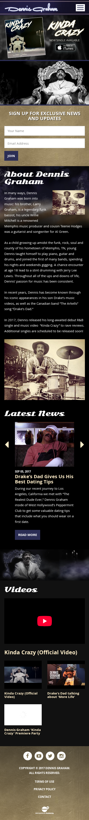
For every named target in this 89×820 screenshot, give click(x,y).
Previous (6, 445)
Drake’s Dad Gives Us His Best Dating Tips (44, 479)
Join (11, 156)
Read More (27, 534)
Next (82, 445)
